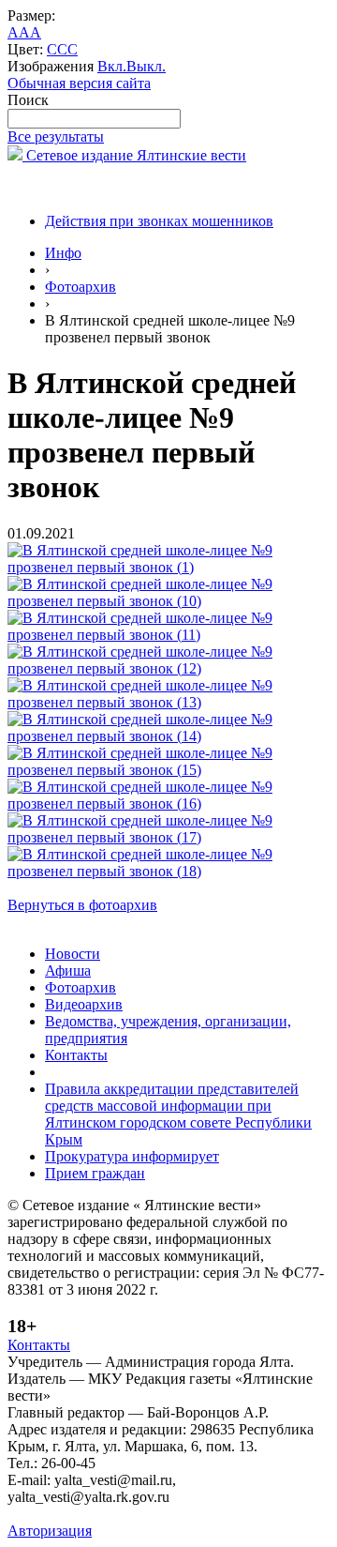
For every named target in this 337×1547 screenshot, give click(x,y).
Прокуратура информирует (132, 1156)
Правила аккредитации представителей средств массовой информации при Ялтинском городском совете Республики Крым (178, 1114)
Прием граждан (95, 1173)
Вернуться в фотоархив (82, 905)
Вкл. (111, 66)
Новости (72, 954)
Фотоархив (80, 287)
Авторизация (49, 1531)
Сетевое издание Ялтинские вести (134, 155)
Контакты (76, 1055)
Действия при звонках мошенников (159, 221)
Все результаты (55, 136)
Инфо (63, 253)
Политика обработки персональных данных (148, 1514)
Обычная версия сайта (79, 83)
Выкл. (146, 66)
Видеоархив (84, 1004)
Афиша (68, 970)
